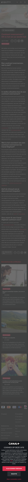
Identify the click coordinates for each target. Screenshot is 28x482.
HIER (11, 460)
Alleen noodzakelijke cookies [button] (14, 479)
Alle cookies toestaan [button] (14, 468)
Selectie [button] (14, 474)
